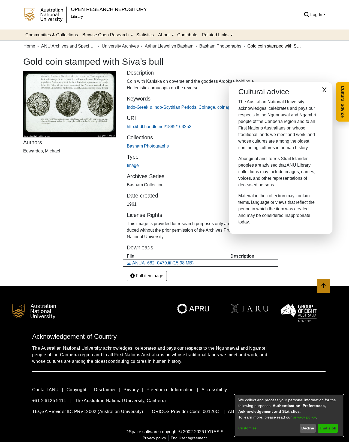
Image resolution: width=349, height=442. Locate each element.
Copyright (76, 389)
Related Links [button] (215, 35)
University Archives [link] (120, 46)
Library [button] (77, 16)
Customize (247, 428)
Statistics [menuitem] (145, 35)
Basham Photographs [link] (220, 46)
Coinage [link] (206, 107)
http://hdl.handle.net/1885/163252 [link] (159, 126)
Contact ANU (45, 389)
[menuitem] (107, 35)
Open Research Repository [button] (109, 9)
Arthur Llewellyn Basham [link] (169, 46)
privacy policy (304, 417)
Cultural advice (342, 102)
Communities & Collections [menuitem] (51, 35)
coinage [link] (225, 107)
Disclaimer (105, 389)
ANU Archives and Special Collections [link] (68, 46)
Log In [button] (316, 14)
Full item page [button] (149, 275)
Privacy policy (154, 438)
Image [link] (133, 165)
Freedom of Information (170, 389)
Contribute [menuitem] (187, 35)
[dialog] (289, 415)
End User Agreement (189, 438)
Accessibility (214, 389)
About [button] (164, 35)
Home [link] (29, 46)
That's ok (327, 428)
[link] (148, 146)
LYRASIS (214, 431)
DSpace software (142, 431)
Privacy (131, 389)
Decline (307, 428)
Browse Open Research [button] (105, 35)
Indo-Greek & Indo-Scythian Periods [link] (161, 107)
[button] (306, 14)
